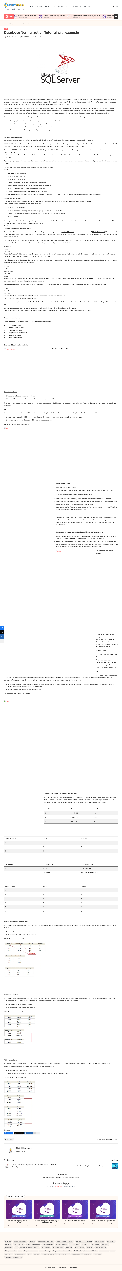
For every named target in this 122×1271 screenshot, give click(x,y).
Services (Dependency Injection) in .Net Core (97, 16)
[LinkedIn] (2, 636)
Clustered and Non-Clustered (84, 1241)
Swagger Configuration (48, 1254)
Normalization (9, 1139)
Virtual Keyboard (76, 1254)
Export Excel (95, 1244)
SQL (6, 28)
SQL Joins (36, 1254)
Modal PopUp (77, 1251)
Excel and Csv (85, 1244)
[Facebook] (2, 628)
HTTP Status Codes (58, 1247)
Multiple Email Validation (90, 1251)
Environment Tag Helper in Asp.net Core (19, 1222)
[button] (20, 1152)
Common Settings (99, 1241)
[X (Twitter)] (2, 632)
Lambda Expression (101, 1247)
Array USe (8, 1241)
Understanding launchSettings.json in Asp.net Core (47, 1222)
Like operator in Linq (10, 1251)
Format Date (8, 1247)
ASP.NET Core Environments (75, 1221)
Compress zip (110, 1241)
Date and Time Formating (33, 1244)
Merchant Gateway (45, 1251)
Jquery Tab (90, 1247)
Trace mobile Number (63, 1254)
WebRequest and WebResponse (13, 1257)
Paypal (112, 1251)
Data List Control (18, 1244)
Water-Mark (97, 1254)
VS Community (87, 1254)
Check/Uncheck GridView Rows (65, 1241)
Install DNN (69, 1247)
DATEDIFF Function (48, 1244)
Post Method (8, 1254)
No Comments (37, 37)
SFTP (29, 1254)
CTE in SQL (8, 1244)
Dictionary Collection (61, 1244)
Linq (20, 1251)
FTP (16, 1247)
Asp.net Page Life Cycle (20, 1241)
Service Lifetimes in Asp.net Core (30, 16)
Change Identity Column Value (45, 1241)
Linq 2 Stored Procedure (30, 1251)
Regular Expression (20, 1254)
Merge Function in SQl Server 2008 (62, 1251)
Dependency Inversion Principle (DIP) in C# (62, 16)
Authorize (32, 1241)
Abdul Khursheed (24, 1148)
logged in (58, 1186)
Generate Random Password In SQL (29, 1247)
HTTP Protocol (46, 1247)
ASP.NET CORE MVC (19, 1216)
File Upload (105, 1244)
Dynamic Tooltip (74, 1244)
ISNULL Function (79, 1247)
